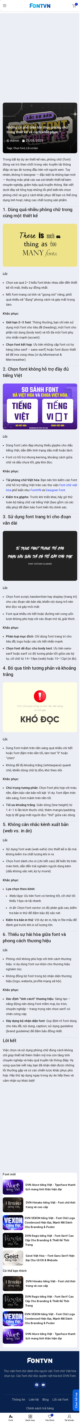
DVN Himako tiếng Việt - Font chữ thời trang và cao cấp (50, 1205)
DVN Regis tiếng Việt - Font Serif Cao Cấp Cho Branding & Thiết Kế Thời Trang (49, 1240)
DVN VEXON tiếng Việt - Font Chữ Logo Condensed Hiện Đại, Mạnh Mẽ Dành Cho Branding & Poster (50, 1222)
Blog (45, 1399)
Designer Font (55, 490)
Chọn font (19, 148)
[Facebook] (37, 1385)
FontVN (36, 490)
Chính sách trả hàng (40, 1408)
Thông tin (18, 1399)
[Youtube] (43, 1385)
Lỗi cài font (60, 1399)
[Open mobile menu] (4, 5)
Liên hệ (34, 1399)
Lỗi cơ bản (32, 148)
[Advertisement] (40, 53)
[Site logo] (40, 5)
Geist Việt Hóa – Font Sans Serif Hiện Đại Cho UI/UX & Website (50, 1258)
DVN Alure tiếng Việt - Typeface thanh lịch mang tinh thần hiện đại (50, 1187)
